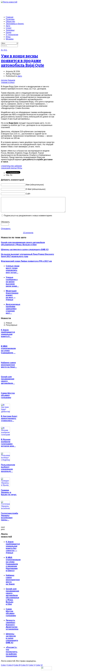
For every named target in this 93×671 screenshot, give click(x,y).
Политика (10, 19)
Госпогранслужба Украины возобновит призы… (9, 516)
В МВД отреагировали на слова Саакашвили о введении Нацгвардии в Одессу (13, 564)
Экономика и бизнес (15, 24)
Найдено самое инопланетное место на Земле (13, 579)
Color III (17, 665)
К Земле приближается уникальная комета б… (8, 333)
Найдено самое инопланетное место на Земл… (9, 365)
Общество (10, 21)
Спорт (8, 28)
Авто (8, 26)
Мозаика (9, 39)
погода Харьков (8, 80)
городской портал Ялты (11, 168)
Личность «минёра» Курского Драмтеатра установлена (12, 624)
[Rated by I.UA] (46, 669)
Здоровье (10, 30)
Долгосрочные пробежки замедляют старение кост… (13, 308)
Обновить (5, 222)
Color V (31, 665)
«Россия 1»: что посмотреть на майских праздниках (11, 651)
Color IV (24, 665)
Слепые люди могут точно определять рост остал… (12, 269)
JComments (28, 233)
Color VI (39, 665)
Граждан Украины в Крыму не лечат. (9, 492)
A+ (2, 50)
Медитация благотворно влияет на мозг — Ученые (12, 295)
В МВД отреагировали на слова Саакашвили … (8, 349)
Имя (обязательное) (35, 185)
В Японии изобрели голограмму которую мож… (8, 442)
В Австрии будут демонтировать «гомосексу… (9, 418)
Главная (9, 17)
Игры (8, 37)
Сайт (28, 194)
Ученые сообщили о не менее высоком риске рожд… (12, 281)
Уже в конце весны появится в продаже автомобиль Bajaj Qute (22, 61)
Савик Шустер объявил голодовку (8, 395)
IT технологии (12, 35)
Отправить (6, 229)
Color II (10, 665)
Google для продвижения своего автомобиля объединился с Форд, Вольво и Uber (23, 243)
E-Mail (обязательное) (35, 189)
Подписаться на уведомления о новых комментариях (28, 216)
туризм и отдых (8, 82)
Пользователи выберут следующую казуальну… (8, 468)
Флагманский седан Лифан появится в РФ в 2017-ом (26, 261)
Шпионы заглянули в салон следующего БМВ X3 (24, 249)
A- (6, 50)
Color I (4, 665)
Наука (8, 32)
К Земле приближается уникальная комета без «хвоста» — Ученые (13, 547)
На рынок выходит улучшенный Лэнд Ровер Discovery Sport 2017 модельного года (27, 255)
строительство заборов (11, 166)
